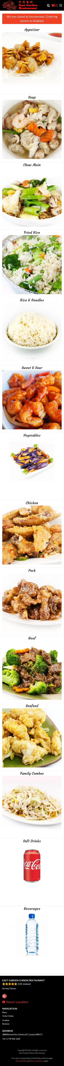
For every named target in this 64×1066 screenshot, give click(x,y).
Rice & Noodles (32, 300)
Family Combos (32, 773)
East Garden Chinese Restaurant (23, 980)
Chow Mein (32, 165)
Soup (32, 97)
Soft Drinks (32, 841)
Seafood (32, 706)
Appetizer (31, 30)
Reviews (5, 1024)
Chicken (32, 503)
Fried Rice (32, 232)
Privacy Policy (21, 1061)
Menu (4, 1012)
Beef (32, 638)
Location (5, 1020)
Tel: (11, 1039)
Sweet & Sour (32, 368)
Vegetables (31, 435)
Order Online (8, 1016)
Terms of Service (37, 1061)
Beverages (32, 909)
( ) (56, 5)
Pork (32, 570)
